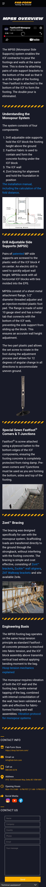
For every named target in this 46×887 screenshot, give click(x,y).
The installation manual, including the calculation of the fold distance (21, 188)
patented (18, 253)
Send (22, 879)
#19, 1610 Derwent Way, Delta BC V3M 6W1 (23, 780)
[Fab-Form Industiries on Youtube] (15, 800)
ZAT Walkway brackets (16, 572)
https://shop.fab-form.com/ (16, 750)
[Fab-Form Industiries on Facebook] (20, 800)
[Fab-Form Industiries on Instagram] (8, 800)
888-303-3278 (11, 770)
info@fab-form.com (13, 760)
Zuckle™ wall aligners (28, 568)
